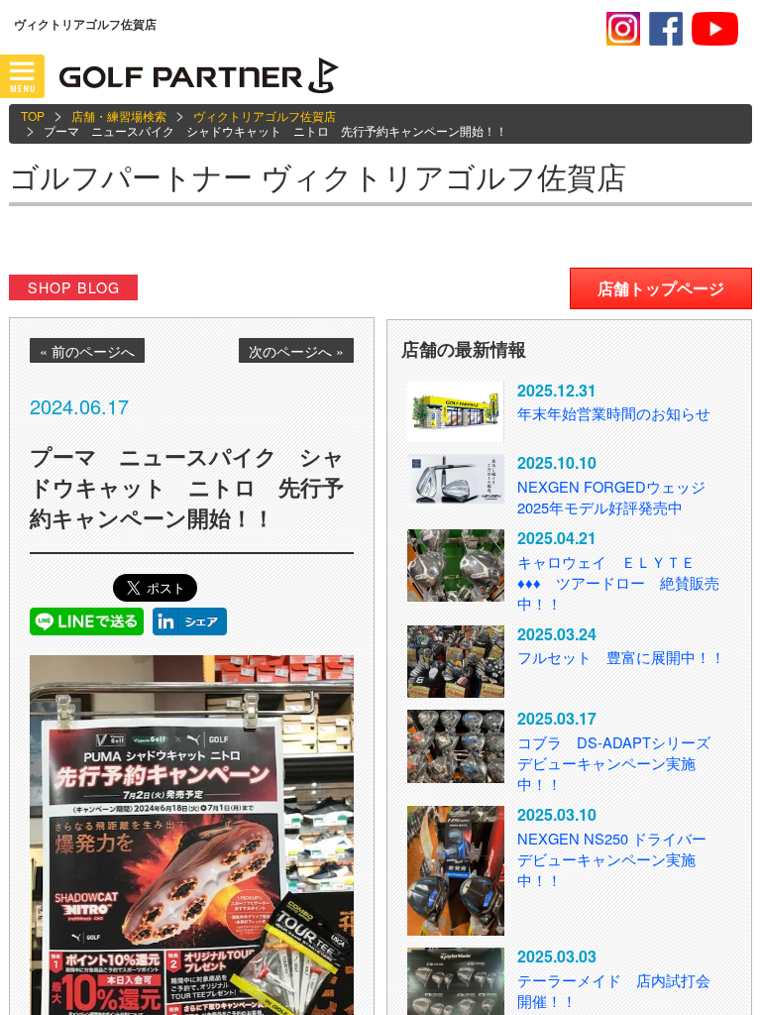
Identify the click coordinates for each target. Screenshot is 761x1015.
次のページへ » (296, 351)
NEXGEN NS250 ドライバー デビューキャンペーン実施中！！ (619, 859)
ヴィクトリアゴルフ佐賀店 (264, 115)
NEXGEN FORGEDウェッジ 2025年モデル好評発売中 (611, 496)
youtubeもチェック (715, 29)
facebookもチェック (666, 29)
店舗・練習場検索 (118, 115)
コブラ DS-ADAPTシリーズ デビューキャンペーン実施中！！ (621, 763)
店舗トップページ (661, 288)
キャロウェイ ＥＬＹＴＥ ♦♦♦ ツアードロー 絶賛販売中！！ (618, 582)
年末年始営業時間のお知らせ (613, 412)
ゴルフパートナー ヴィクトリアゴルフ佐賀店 (317, 176)
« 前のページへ (87, 351)
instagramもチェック (623, 29)
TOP (33, 115)
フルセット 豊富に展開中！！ (621, 656)
